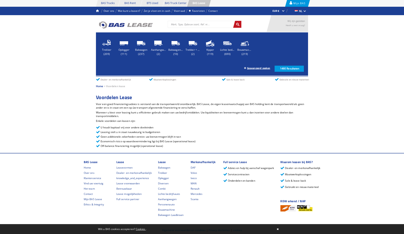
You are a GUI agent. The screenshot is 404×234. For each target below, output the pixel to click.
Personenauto (166, 204)
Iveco (194, 178)
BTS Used (152, 3)
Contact (213, 11)
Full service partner (127, 199)
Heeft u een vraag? (295, 25)
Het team (89, 188)
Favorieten (198, 11)
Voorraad (179, 11)
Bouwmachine (166, 209)
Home (99, 86)
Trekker (162, 173)
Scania (195, 199)
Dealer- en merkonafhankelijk (134, 173)
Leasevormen (124, 167)
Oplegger (163, 178)
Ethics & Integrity (94, 204)
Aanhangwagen (167, 199)
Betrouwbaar (124, 188)
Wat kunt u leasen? (129, 11)
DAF (193, 167)
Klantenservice (92, 178)
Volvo (194, 173)
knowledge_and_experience (132, 178)
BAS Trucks (108, 3)
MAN (194, 183)
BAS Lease (199, 3)
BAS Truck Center (176, 3)
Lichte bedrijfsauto (169, 194)
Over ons (109, 11)
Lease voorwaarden (128, 183)
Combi (162, 188)
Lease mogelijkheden (129, 194)
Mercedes (197, 194)
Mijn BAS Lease (299, 4)
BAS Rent (130, 3)
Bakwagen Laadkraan (171, 215)
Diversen (163, 183)
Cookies (141, 229)
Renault (195, 188)
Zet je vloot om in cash (157, 11)
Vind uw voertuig (94, 183)
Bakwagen (164, 167)
